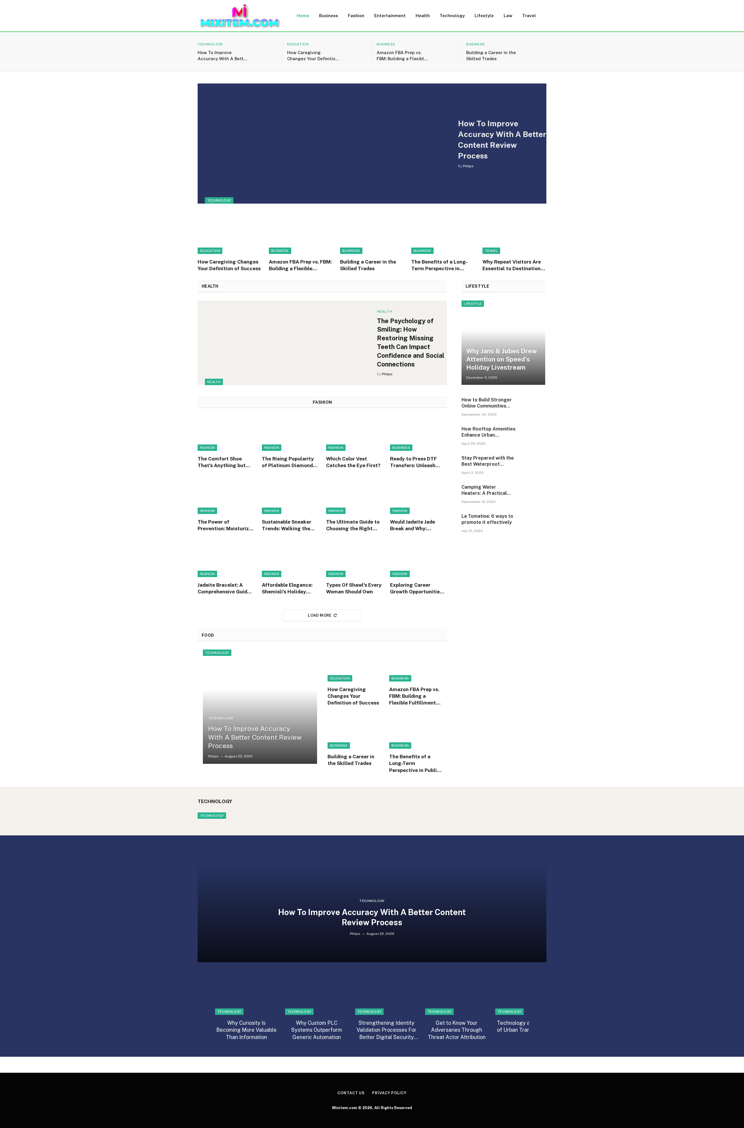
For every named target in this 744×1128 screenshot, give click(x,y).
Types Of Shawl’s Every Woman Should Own (354, 588)
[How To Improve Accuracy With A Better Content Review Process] (266, 51)
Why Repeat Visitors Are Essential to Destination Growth (511, 265)
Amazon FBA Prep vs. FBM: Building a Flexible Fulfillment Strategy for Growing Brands (402, 56)
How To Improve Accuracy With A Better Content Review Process (223, 56)
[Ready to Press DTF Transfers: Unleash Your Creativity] (418, 433)
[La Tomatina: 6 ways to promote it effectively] (533, 524)
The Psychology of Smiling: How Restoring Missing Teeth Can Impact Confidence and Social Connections (410, 342)
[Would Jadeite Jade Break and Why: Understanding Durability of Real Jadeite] (418, 496)
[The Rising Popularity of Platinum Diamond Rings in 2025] (290, 433)
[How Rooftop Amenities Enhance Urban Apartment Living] (533, 437)
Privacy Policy (389, 1093)
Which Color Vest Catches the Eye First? (353, 462)
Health (423, 15)
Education (298, 44)
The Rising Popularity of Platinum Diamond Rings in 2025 (288, 462)
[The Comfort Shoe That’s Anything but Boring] (226, 433)
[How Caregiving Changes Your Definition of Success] (355, 51)
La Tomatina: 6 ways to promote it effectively (487, 519)
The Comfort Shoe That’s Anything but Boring (222, 462)
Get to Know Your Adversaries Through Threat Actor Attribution (457, 1030)
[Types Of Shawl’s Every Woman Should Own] (354, 559)
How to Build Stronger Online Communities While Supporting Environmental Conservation (487, 403)
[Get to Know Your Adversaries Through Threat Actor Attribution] (456, 996)
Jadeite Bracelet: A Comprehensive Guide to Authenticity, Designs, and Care (224, 588)
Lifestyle (484, 15)
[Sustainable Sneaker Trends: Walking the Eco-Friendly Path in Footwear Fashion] (290, 496)
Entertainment (390, 15)
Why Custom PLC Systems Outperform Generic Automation (316, 1030)
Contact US (351, 1093)
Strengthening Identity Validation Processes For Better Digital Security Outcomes (386, 1030)
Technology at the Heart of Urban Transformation (527, 1026)
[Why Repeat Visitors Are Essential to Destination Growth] (514, 234)
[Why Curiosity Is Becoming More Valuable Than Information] (246, 996)
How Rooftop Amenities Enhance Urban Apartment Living (489, 432)
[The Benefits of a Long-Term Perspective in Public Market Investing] (443, 234)
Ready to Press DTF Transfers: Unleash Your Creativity (413, 462)
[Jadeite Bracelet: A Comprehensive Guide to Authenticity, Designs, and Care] (226, 559)
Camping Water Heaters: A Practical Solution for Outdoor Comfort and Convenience (485, 490)
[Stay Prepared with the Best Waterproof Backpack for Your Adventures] (533, 466)
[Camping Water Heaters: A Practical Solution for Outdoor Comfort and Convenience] (533, 495)
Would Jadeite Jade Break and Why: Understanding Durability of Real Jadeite (412, 525)
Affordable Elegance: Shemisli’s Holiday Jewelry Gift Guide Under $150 (287, 588)
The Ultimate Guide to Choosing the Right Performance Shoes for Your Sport (354, 525)
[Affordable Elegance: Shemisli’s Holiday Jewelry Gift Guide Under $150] (290, 559)
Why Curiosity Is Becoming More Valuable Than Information (246, 1030)
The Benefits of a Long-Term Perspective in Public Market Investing (440, 265)
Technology (452, 15)
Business (328, 15)
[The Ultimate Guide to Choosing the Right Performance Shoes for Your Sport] (354, 496)
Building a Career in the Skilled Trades (491, 55)
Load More (320, 615)
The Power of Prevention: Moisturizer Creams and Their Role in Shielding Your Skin (226, 525)
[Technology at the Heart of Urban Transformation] (526, 996)
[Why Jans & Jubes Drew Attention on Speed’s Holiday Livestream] (503, 342)
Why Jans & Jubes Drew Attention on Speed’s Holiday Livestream (501, 359)
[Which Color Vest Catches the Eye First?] (354, 433)
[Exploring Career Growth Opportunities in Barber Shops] (418, 559)
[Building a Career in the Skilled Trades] (534, 51)
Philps (468, 166)
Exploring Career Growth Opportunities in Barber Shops (416, 588)
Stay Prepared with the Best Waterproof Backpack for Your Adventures (488, 461)
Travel (529, 15)
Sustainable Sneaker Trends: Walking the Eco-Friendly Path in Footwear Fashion (286, 525)
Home (303, 15)
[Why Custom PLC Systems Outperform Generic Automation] (316, 996)
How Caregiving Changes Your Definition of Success (312, 56)
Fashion (356, 15)
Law (508, 15)
